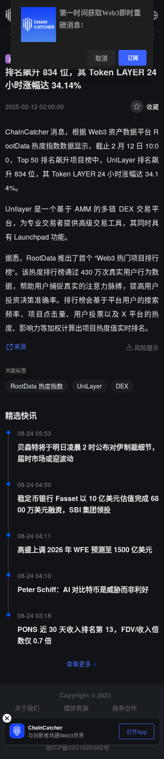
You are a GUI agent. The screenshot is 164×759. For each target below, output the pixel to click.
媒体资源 (76, 707)
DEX (122, 385)
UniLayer (89, 385)
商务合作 (124, 707)
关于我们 (27, 707)
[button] (153, 15)
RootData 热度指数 (36, 385)
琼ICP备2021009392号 (77, 747)
